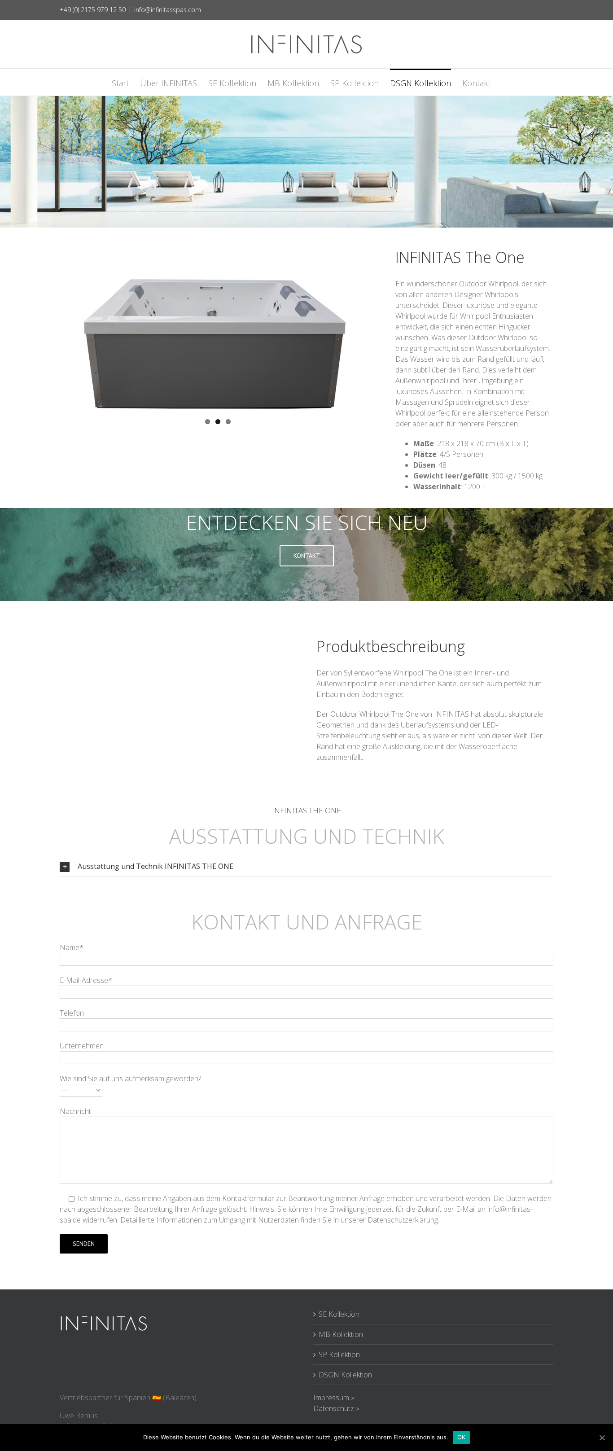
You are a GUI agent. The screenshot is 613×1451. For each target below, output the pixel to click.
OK (461, 1437)
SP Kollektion (339, 1354)
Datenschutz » (336, 1408)
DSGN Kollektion (345, 1375)
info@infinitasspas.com (167, 9)
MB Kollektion (341, 1334)
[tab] (306, 866)
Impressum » (334, 1398)
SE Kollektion (339, 1314)
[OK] (601, 1437)
